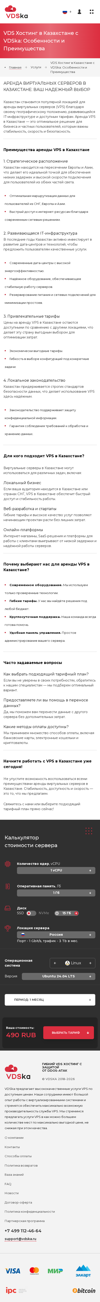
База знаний (14, 1174)
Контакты (12, 1147)
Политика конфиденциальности (30, 1211)
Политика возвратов (21, 1165)
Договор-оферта (18, 1202)
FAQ (8, 1184)
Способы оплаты (18, 1156)
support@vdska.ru (20, 1239)
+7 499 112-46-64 (23, 1230)
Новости (12, 1193)
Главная (15, 67)
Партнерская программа (25, 1221)
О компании (14, 1137)
